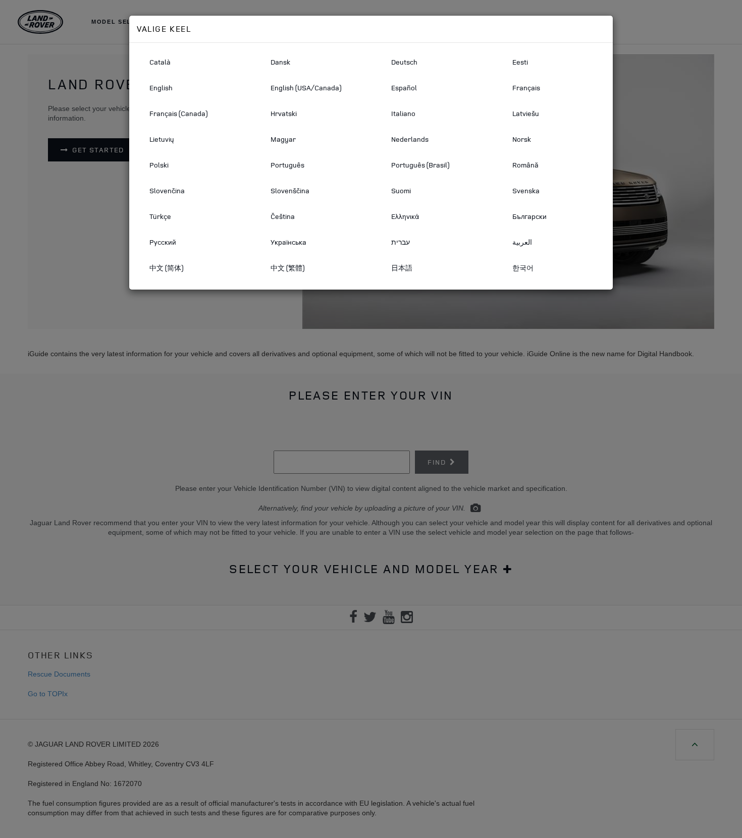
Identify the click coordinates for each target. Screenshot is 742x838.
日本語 (401, 267)
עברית (400, 242)
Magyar (283, 139)
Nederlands (410, 139)
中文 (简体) (166, 267)
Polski (159, 165)
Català (160, 62)
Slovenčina (167, 190)
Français (526, 87)
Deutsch (404, 62)
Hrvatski (284, 113)
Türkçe (160, 216)
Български (529, 216)
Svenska (526, 190)
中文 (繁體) (287, 267)
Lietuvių (161, 139)
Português (287, 165)
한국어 (523, 267)
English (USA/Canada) (306, 87)
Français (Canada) (178, 113)
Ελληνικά (405, 216)
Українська (288, 242)
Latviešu (525, 113)
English (161, 87)
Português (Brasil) (420, 165)
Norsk (521, 139)
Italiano (403, 113)
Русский (162, 242)
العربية (522, 242)
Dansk (280, 62)
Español (404, 87)
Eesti (520, 62)
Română (525, 165)
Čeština (283, 216)
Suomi (401, 190)
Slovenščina (290, 190)
